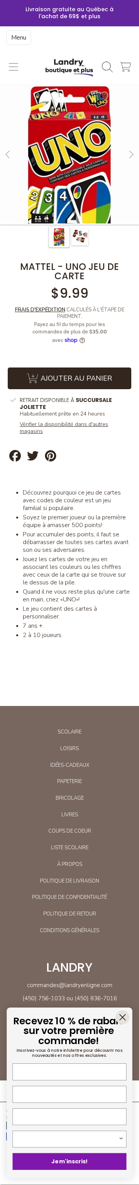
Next (131, 155)
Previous (8, 155)
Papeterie (69, 781)
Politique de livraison (69, 881)
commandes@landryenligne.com (69, 985)
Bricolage (70, 798)
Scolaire (69, 731)
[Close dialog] (122, 1017)
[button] (13, 67)
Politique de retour (69, 913)
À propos (69, 864)
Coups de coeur (69, 831)
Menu (18, 37)
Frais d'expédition (40, 310)
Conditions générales (69, 930)
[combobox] (68, 1139)
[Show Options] (121, 1139)
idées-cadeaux (69, 765)
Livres (69, 814)
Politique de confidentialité (69, 897)
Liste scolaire (69, 847)
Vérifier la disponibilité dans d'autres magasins (64, 427)
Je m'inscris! (69, 1161)
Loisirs (69, 748)
